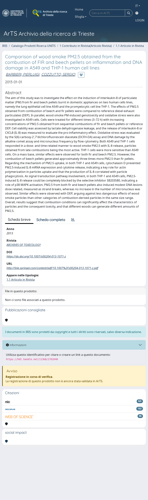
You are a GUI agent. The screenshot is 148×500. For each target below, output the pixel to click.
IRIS (4, 46)
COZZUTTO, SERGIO (58, 74)
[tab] (73, 219)
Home (79, 9)
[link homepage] (14, 13)
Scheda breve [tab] (19, 219)
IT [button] (136, 6)
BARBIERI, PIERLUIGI (22, 74)
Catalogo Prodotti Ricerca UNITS (33, 46)
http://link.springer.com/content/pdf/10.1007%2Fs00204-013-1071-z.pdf (52, 268)
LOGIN (139, 20)
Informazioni (17, 345)
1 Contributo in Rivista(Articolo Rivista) (86, 46)
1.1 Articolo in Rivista (130, 46)
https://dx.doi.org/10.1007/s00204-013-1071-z (36, 256)
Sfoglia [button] (79, 17)
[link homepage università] (50, 13)
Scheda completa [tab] (50, 219)
